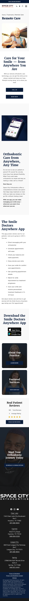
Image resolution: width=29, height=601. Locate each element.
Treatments (10, 15)
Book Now (14, 97)
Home (4, 15)
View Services (14, 390)
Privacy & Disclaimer (14, 573)
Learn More (14, 363)
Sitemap (14, 578)
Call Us (14, 90)
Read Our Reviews (14, 422)
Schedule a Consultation (14, 465)
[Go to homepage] (8, 6)
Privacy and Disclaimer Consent (14, 576)
